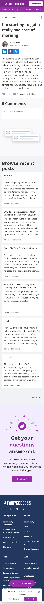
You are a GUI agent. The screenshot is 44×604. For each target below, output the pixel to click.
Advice (28, 9)
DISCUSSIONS (10, 17)
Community (7, 9)
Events (39, 9)
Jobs (19, 9)
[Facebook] (5, 509)
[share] (29, 93)
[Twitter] (17, 509)
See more (35, 397)
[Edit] (41, 18)
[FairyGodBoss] (17, 503)
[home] (14, 5)
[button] (42, 18)
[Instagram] (11, 509)
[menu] (3, 2)
